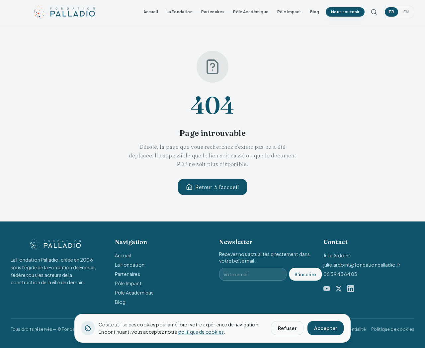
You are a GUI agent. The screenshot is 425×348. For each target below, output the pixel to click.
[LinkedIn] (350, 288)
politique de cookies (201, 332)
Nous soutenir (345, 11)
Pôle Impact (289, 11)
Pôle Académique (250, 11)
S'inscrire (305, 274)
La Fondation (180, 11)
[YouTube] (326, 288)
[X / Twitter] (338, 288)
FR (391, 11)
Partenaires (213, 11)
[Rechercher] (374, 12)
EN (406, 11)
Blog (314, 11)
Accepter (325, 328)
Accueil (150, 11)
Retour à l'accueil (217, 187)
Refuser (287, 328)
